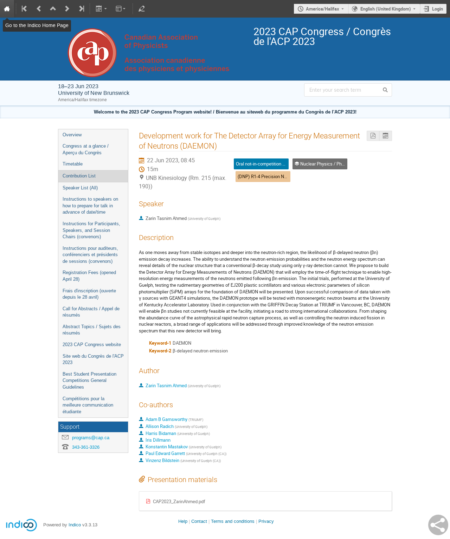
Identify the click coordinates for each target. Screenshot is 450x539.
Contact (199, 521)
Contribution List (79, 175)
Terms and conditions (233, 521)
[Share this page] (438, 524)
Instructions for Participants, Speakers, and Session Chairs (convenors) (91, 230)
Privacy (266, 521)
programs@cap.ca (90, 438)
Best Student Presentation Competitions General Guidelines (89, 380)
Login (437, 9)
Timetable (73, 164)
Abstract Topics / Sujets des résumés (92, 330)
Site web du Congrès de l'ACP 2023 (93, 359)
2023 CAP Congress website (92, 344)
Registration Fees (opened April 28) (89, 276)
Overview (72, 134)
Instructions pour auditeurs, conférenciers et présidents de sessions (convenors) (90, 255)
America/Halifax (322, 9)
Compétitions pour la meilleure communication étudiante (88, 405)
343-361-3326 (85, 447)
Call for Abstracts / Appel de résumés (91, 312)
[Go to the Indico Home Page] (7, 9)
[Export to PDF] (373, 136)
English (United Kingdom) (385, 9)
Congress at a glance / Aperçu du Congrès (86, 149)
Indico (75, 525)
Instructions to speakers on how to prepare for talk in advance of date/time (90, 205)
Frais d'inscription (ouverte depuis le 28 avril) (89, 294)
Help (182, 521)
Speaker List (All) (80, 187)
